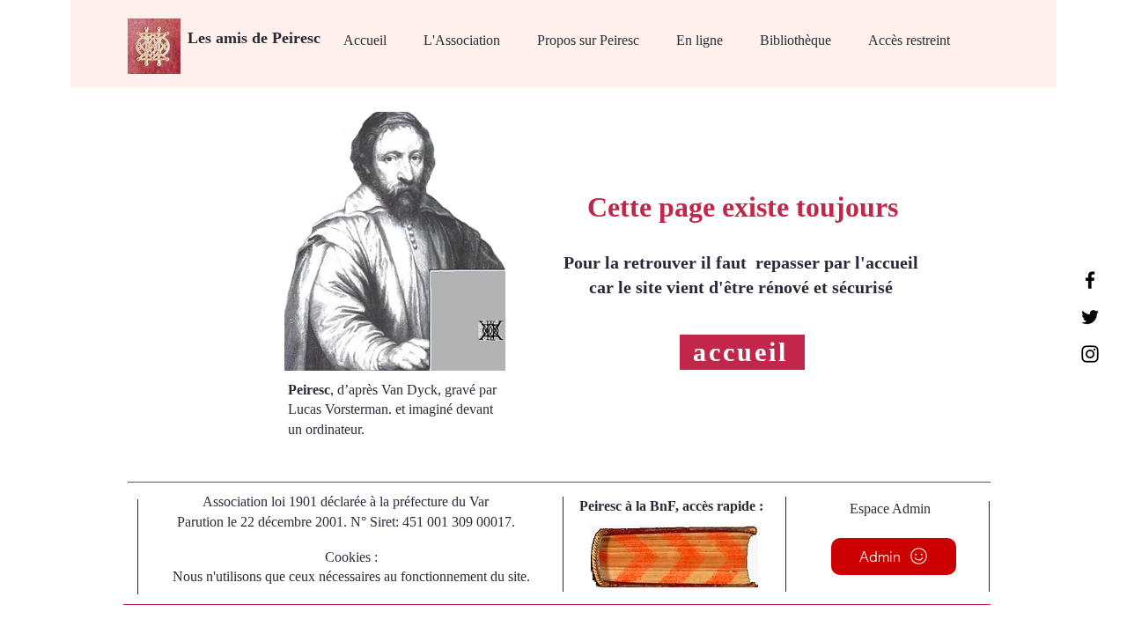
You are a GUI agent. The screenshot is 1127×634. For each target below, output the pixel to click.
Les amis (220, 38)
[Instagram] (1090, 354)
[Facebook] (1090, 280)
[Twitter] (1090, 317)
